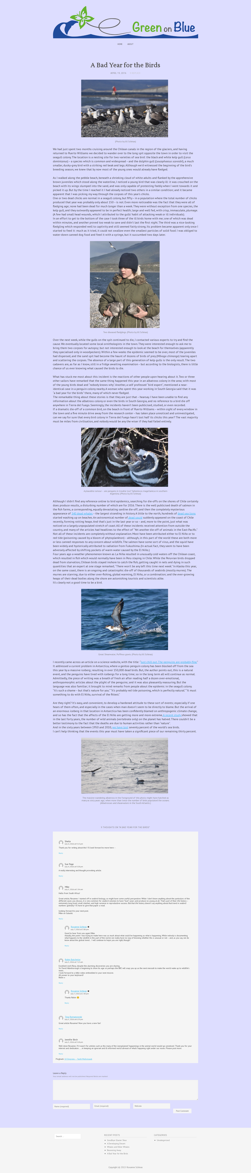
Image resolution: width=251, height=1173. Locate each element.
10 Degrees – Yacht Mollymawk (78, 1059)
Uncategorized (163, 1140)
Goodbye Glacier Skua (117, 1140)
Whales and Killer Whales (118, 1147)
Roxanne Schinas (79, 926)
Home (120, 44)
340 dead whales (82, 513)
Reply (61, 853)
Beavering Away (114, 1150)
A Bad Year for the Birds (117, 1153)
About (130, 44)
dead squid (135, 517)
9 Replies (135, 73)
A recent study (172, 715)
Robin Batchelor (72, 959)
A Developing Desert (116, 1143)
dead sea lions (187, 513)
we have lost (120, 727)
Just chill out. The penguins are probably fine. (169, 662)
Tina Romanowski (73, 1016)
